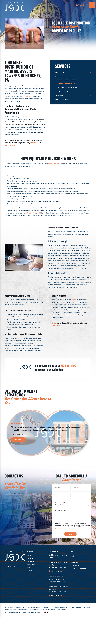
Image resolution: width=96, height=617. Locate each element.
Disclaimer (74, 562)
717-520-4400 (68, 365)
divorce (74, 300)
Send (70, 534)
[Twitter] (73, 556)
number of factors (54, 164)
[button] (92, 5)
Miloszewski (30, 213)
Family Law (30, 561)
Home (29, 555)
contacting (33, 143)
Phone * (56, 495)
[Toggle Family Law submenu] (90, 72)
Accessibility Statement (78, 568)
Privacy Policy (75, 565)
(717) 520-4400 (10, 145)
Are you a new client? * (60, 502)
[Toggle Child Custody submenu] (90, 95)
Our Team (30, 558)
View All (18, 439)
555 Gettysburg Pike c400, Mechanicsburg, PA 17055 (57, 580)
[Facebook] (78, 556)
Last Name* (77, 487)
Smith (39, 213)
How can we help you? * (60, 510)
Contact (54, 323)
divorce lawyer (28, 96)
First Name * (57, 487)
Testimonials (31, 564)
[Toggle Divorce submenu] (90, 77)
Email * (75, 495)
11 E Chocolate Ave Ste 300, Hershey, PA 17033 (58, 556)
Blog (28, 567)
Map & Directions (56, 571)
